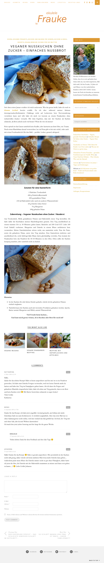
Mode (53, 2)
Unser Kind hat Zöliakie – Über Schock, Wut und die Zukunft (86, 158)
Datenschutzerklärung (80, 184)
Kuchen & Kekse (60, 39)
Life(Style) (62, 2)
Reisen (25, 2)
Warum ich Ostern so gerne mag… (86, 148)
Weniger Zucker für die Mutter (44, 42)
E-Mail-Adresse (7, 502)
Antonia (76, 163)
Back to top (93, 560)
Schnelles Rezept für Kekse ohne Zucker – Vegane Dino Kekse (86, 139)
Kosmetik (16, 2)
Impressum (77, 188)
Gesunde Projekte (20, 39)
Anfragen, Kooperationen (81, 191)
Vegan (27, 42)
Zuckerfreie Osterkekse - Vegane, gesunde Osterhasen (84, 136)
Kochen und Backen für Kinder (41, 39)
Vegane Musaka (11, 351)
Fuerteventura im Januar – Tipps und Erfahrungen (85, 164)
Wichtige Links (74, 2)
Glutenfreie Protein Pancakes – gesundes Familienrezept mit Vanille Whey (86, 154)
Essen (32, 2)
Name (6, 497)
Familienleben (42, 2)
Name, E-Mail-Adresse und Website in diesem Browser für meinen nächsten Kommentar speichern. (34, 515)
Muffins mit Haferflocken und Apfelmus (58, 353)
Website (6, 509)
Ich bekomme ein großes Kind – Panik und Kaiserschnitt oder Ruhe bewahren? (85, 170)
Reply (68, 372)
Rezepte (21, 42)
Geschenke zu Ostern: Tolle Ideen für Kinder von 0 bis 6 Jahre (85, 146)
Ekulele (7, 2)
